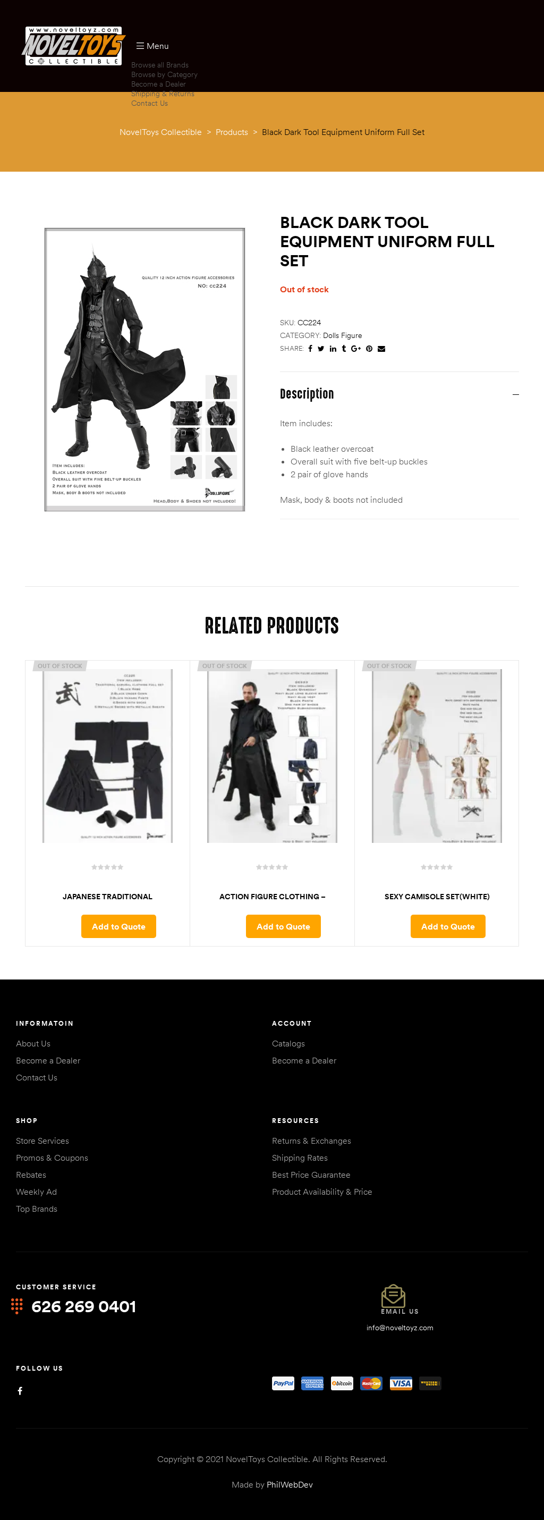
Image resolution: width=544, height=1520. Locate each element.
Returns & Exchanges (311, 1140)
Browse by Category (164, 74)
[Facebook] (20, 1390)
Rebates (31, 1174)
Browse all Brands (160, 65)
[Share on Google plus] (355, 349)
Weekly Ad (36, 1191)
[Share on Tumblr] (343, 349)
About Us (33, 1043)
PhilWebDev (290, 1484)
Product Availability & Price (322, 1191)
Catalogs (288, 1043)
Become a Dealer (158, 84)
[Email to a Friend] (381, 349)
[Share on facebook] (310, 349)
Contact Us (149, 103)
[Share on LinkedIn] (333, 349)
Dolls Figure (342, 335)
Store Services (42, 1140)
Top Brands (36, 1208)
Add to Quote (119, 926)
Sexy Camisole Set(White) (437, 896)
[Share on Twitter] (321, 349)
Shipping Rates (300, 1157)
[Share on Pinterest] (369, 349)
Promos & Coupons (52, 1157)
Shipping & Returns (162, 93)
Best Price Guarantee (311, 1174)
